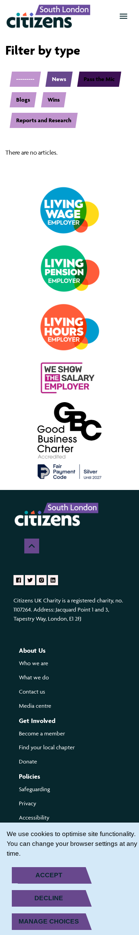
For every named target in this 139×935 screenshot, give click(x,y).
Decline (48, 898)
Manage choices (49, 921)
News (59, 79)
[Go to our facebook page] (18, 580)
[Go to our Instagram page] (41, 580)
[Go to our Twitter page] (30, 580)
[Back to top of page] (31, 546)
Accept (48, 875)
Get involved (37, 721)
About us (32, 650)
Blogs (23, 99)
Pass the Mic (99, 79)
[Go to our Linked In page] (53, 580)
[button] (123, 16)
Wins (54, 99)
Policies (29, 776)
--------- (25, 79)
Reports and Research (43, 120)
